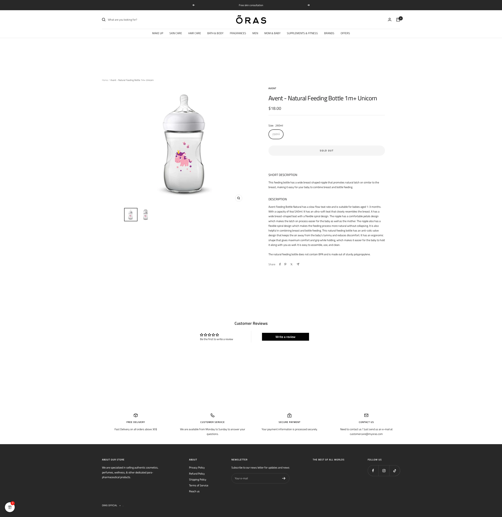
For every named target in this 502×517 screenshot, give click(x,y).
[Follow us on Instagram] (383, 470)
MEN (255, 33)
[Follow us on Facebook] (373, 470)
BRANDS (329, 33)
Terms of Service (198, 485)
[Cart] (398, 19)
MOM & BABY (272, 33)
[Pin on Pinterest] (285, 264)
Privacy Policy (197, 467)
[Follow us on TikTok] (394, 470)
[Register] (284, 478)
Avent (272, 88)
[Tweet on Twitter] (291, 264)
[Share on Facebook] (280, 264)
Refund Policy (197, 473)
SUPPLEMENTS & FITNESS (302, 33)
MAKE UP (157, 33)
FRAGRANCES (238, 33)
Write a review (285, 336)
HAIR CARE (194, 33)
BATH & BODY (215, 33)
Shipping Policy (197, 479)
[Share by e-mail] (298, 264)
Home (105, 80)
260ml (276, 134)
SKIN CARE (175, 33)
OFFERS (345, 33)
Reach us (194, 491)
